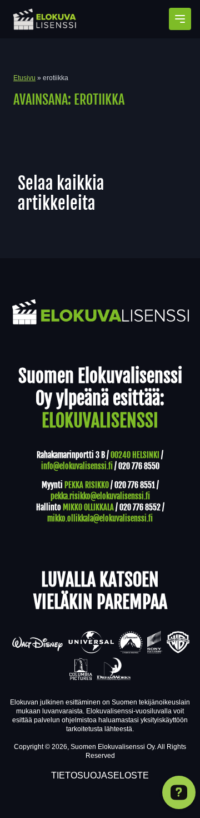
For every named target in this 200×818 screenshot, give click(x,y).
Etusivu (24, 78)
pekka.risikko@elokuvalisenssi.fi (100, 496)
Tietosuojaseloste (100, 775)
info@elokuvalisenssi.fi (77, 466)
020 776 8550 (138, 466)
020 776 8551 (134, 485)
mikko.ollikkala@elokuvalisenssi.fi (100, 518)
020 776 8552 (140, 507)
